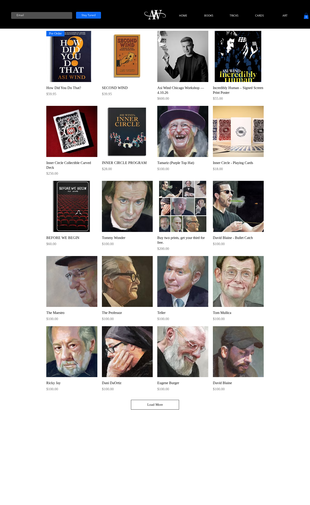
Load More (155, 404)
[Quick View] (127, 56)
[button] (306, 16)
